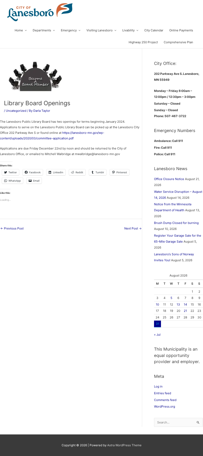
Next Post (133, 228)
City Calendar (153, 30)
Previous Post (12, 228)
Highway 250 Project (143, 42)
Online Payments (181, 30)
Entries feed (162, 393)
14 (185, 304)
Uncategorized (16, 111)
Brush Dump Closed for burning (176, 223)
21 (185, 311)
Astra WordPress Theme (124, 445)
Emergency (69, 30)
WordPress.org (164, 406)
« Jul (157, 334)
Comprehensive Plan (178, 42)
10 (157, 304)
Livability (128, 30)
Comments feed (165, 400)
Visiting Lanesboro (99, 30)
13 (178, 304)
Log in (158, 386)
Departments (42, 30)
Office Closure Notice (169, 179)
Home (19, 30)
